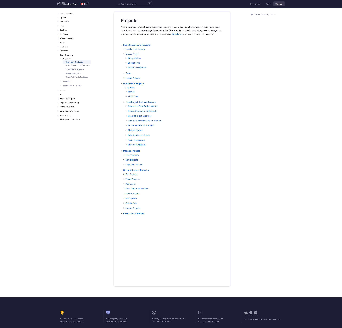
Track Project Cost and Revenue (141, 102)
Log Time (130, 87)
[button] (83, 4)
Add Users (130, 184)
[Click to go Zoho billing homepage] (62, 4)
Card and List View (134, 164)
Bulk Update (131, 198)
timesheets (177, 34)
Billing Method (134, 58)
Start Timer (133, 96)
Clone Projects (132, 179)
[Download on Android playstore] (246, 314)
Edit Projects (132, 174)
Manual (131, 91)
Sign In (268, 4)
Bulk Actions (131, 203)
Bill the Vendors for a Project (141, 125)
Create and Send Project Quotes (143, 106)
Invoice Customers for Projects (142, 111)
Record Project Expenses (140, 116)
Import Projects (133, 78)
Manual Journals (135, 130)
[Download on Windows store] (255, 314)
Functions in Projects (74, 69)
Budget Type (134, 63)
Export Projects (133, 208)
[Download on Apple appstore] (251, 314)
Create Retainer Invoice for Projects (144, 120)
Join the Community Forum (264, 14)
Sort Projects (132, 160)
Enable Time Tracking (135, 49)
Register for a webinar (115, 321)
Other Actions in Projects (76, 77)
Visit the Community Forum (71, 321)
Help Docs (72, 4)
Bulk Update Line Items (139, 135)
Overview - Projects (74, 62)
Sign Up (279, 4)
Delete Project (132, 193)
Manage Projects (73, 73)
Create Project (132, 54)
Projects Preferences (134, 213)
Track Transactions (136, 140)
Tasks (128, 73)
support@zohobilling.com (208, 321)
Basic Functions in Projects (77, 66)
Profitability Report (137, 144)
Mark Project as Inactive (137, 188)
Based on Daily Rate (137, 67)
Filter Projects (132, 155)
